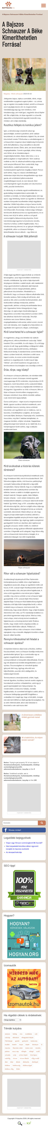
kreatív (14, 1044)
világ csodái (35, 1058)
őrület (18, 1069)
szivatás (7, 1055)
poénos (7, 1051)
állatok (18, 1062)
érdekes (7, 1065)
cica (21, 1034)
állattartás (26, 1062)
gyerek (17, 1041)
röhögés (23, 1051)
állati (11, 1062)
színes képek (23, 1055)
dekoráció (16, 1037)
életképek (35, 1062)
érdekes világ (9, 1069)
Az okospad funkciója (14, 852)
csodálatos (28, 1034)
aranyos (7, 1034)
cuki (36, 1034)
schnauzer (19, 94)
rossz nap (15, 1051)
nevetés (38, 1048)
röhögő (31, 1051)
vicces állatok (24, 1058)
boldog (15, 1034)
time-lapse (33, 1055)
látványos (35, 1044)
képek (27, 1044)
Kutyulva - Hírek (9, 94)
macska (7, 1048)
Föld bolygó (8, 1041)
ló (41, 1044)
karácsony (34, 1041)
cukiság (7, 1037)
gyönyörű (25, 1041)
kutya (21, 1044)
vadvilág (7, 1058)
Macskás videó (18, 1048)
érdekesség (16, 1065)
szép (14, 1055)
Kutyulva (8, 5)
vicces (15, 1058)
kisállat (7, 1044)
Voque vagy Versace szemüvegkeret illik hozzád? (24, 843)
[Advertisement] (24, 255)
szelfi (38, 1051)
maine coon (29, 1048)
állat (6, 1062)
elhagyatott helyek (27, 1037)
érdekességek (27, 1065)
